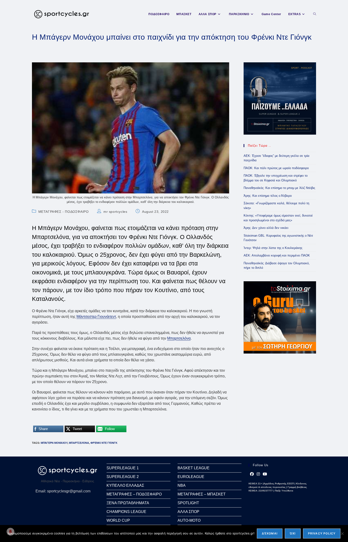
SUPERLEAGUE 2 (123, 477)
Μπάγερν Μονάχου (54, 442)
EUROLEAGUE (191, 477)
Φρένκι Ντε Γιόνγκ (103, 442)
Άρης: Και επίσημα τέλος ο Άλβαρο (268, 195)
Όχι (293, 533)
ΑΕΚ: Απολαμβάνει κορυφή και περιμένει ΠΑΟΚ (277, 255)
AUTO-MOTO (189, 520)
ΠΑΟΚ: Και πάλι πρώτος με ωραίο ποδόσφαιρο (276, 168)
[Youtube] (265, 474)
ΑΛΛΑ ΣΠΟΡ (188, 512)
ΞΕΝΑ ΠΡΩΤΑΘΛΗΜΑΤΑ (128, 503)
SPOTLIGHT (188, 503)
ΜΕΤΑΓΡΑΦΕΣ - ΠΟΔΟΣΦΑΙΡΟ (63, 211)
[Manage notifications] (10, 531)
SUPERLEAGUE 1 (123, 468)
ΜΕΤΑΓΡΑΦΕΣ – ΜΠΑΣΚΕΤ (202, 494)
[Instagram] (258, 474)
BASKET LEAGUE (194, 468)
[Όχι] (342, 533)
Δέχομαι (269, 533)
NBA (182, 485)
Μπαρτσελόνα (179, 338)
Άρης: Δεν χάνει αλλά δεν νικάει (266, 228)
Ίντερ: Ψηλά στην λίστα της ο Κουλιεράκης (273, 248)
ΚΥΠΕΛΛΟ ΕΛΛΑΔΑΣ (125, 485)
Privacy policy (322, 533)
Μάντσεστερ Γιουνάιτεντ (96, 317)
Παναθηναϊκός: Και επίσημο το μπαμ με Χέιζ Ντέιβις (279, 188)
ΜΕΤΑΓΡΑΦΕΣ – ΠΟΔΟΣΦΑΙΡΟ (134, 494)
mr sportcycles (115, 211)
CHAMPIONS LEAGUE (126, 512)
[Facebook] (252, 474)
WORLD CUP (118, 520)
